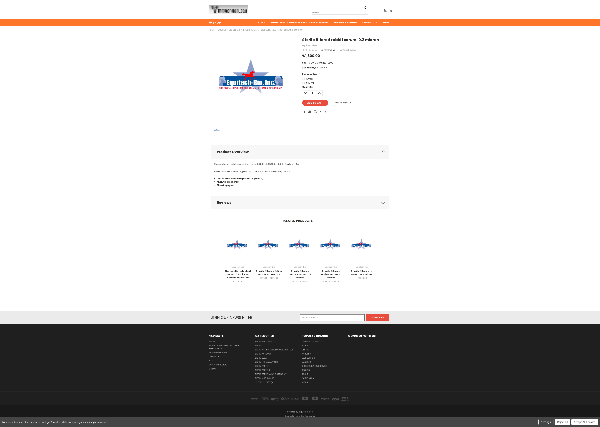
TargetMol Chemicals (313, 341)
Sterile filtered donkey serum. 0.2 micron (300, 274)
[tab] (300, 152)
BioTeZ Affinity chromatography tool (274, 349)
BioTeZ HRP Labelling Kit (266, 362)
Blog (385, 22)
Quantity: (307, 86)
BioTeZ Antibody (263, 353)
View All (306, 382)
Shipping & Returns (345, 22)
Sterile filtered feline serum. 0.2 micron (269, 273)
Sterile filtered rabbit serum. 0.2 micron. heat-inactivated (238, 274)
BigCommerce (306, 411)
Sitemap (212, 368)
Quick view (238, 241)
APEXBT (258, 345)
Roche (305, 374)
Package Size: (311, 73)
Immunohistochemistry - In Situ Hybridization (299, 22)
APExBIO (305, 345)
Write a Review (348, 50)
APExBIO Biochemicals (266, 341)
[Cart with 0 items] (390, 10)
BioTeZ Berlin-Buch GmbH (314, 366)
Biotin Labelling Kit (264, 378)
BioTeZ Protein (262, 366)
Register (224, 364)
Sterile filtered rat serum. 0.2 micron (362, 273)
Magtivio (306, 362)
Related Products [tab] (298, 221)
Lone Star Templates (305, 416)
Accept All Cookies (584, 422)
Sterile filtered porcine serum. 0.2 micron (331, 274)
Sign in (212, 364)
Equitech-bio (308, 358)
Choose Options (237, 247)
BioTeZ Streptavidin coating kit (271, 374)
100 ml (309, 78)
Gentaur (306, 349)
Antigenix (306, 353)
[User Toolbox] (385, 10)
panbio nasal (308, 378)
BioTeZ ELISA (261, 358)
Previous (592, 417)
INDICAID (306, 370)
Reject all (562, 422)
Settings (546, 422)
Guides (259, 22)
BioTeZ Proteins (262, 370)
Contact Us (370, 22)
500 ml (310, 82)
